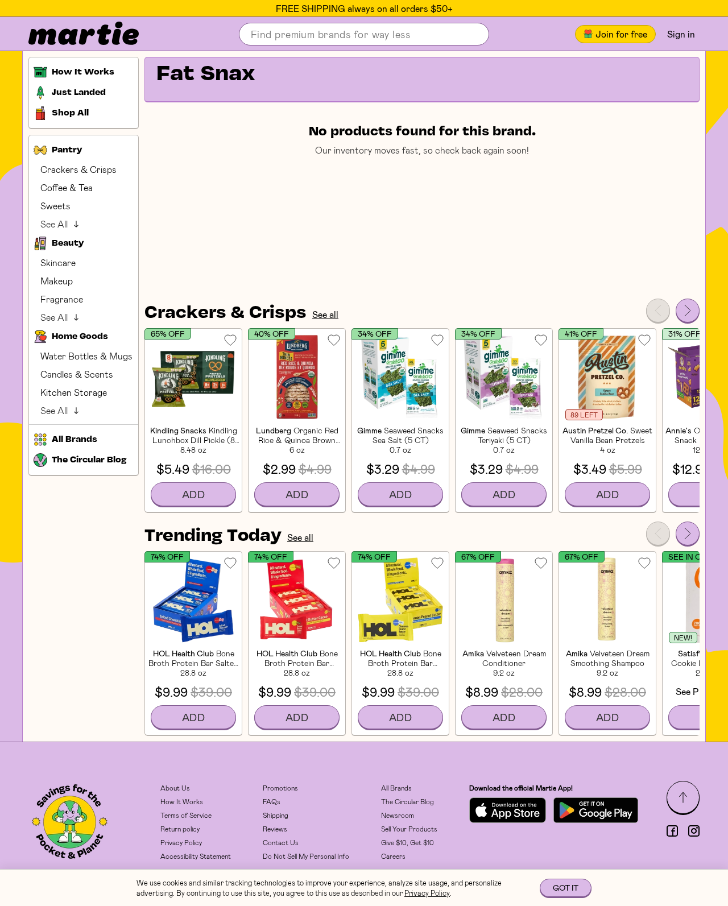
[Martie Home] (73, 34)
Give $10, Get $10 (407, 842)
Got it (565, 887)
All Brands (396, 788)
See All (54, 223)
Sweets (55, 205)
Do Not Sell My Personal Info (306, 856)
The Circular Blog (407, 801)
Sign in (681, 33)
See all (325, 314)
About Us (175, 788)
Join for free (621, 33)
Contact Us (281, 842)
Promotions (280, 788)
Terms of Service (186, 815)
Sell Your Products (409, 829)
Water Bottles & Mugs (86, 355)
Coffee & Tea (66, 187)
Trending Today (213, 536)
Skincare (58, 262)
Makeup (56, 280)
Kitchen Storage (73, 392)
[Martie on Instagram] (694, 831)
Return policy (180, 829)
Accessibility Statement (195, 856)
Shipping (275, 815)
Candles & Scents (76, 374)
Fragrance (61, 298)
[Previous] (658, 310)
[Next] (688, 310)
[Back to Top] (683, 797)
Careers (393, 856)
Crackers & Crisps (78, 169)
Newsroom (397, 815)
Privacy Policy (181, 842)
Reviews (275, 829)
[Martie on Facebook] (672, 831)
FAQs (271, 801)
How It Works (181, 801)
